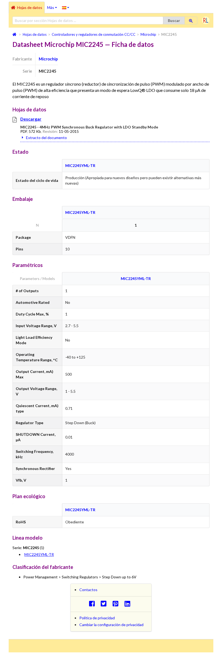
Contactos (88, 589)
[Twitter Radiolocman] (105, 603)
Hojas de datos (29, 7)
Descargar (30, 118)
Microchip (48, 58)
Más (53, 6)
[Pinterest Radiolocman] (117, 603)
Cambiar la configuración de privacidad (111, 624)
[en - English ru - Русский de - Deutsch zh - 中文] (66, 7)
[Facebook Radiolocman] (93, 603)
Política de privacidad (97, 618)
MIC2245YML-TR (80, 165)
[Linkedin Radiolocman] (128, 603)
